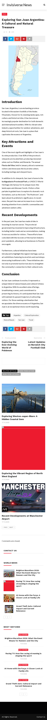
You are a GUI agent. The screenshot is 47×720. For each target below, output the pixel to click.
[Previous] (5, 617)
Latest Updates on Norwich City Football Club (36, 345)
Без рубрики (23, 634)
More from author (26, 371)
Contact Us (41, 717)
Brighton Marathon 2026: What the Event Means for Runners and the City (28, 572)
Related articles (10, 371)
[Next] (9, 617)
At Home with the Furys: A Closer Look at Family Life (28, 596)
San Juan (21, 320)
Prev (5, 527)
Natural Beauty (9, 320)
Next (11, 527)
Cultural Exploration (32, 315)
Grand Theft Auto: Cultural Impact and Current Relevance (28, 608)
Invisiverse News (19, 5)
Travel (4, 14)
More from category (11, 374)
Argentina (17, 315)
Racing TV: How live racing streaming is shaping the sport (28, 583)
